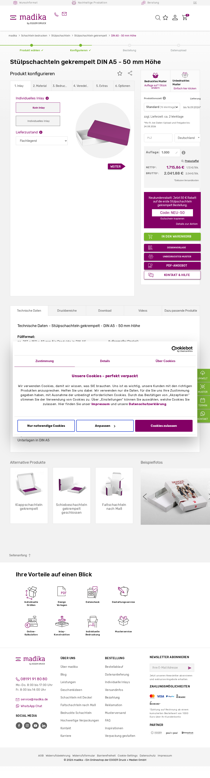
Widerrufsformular (83, 755)
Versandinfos (114, 690)
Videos (142, 310)
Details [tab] (105, 361)
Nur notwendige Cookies (46, 426)
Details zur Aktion (187, 223)
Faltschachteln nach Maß (78, 705)
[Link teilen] (130, 74)
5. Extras (102, 86)
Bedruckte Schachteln (76, 713)
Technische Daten (29, 310)
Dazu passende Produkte (180, 310)
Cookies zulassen (164, 426)
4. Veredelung (81, 86)
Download (104, 310)
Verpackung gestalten (120, 736)
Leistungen (68, 682)
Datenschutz (148, 755)
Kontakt (65, 728)
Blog (63, 674)
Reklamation (113, 705)
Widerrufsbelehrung (58, 755)
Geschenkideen (71, 690)
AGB (41, 755)
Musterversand (115, 713)
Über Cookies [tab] (165, 361)
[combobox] (188, 138)
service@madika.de (34, 699)
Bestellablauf (114, 667)
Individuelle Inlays (117, 682)
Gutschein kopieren (172, 218)
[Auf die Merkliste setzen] (119, 74)
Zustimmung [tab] (44, 361)
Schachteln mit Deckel (76, 697)
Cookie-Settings (128, 755)
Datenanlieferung (117, 674)
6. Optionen (122, 86)
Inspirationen (114, 728)
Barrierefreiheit (106, 755)
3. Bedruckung (61, 86)
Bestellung (114, 658)
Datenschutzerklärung (147, 404)
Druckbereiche (67, 310)
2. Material (40, 86)
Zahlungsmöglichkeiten (170, 695)
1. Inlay (19, 86)
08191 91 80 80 (33, 679)
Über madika (69, 667)
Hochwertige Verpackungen (79, 720)
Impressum (100, 404)
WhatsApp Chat (31, 706)
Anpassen (102, 426)
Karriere (65, 736)
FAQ (107, 720)
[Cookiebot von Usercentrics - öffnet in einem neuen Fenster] (175, 349)
